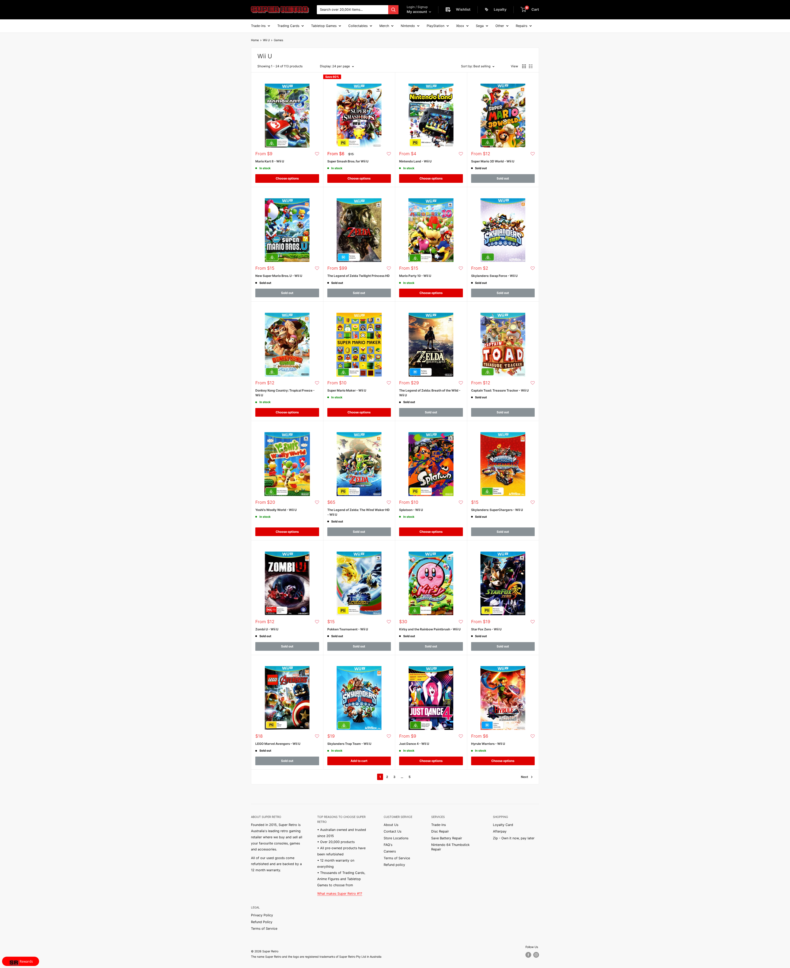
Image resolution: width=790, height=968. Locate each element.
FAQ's (388, 845)
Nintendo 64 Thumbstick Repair (450, 847)
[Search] (393, 9)
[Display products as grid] (524, 66)
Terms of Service (397, 858)
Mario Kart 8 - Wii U (269, 161)
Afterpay (500, 831)
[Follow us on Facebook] (528, 955)
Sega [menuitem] (480, 26)
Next (524, 777)
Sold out (503, 178)
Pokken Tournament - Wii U (347, 629)
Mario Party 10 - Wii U (415, 276)
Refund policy (394, 865)
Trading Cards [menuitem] (288, 26)
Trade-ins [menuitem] (258, 26)
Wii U (266, 40)
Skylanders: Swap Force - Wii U (494, 276)
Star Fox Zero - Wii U (486, 629)
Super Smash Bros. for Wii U (347, 161)
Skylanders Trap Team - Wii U (349, 744)
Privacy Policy (262, 915)
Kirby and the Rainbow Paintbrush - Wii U (430, 629)
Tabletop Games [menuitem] (324, 26)
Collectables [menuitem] (358, 26)
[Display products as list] (531, 66)
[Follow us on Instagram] (536, 955)
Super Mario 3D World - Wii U (492, 161)
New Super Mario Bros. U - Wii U (278, 276)
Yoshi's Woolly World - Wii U (276, 510)
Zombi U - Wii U (266, 629)
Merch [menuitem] (384, 26)
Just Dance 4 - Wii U (414, 744)
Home (255, 40)
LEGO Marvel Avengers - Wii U (277, 744)
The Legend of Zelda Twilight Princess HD (358, 276)
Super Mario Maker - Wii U (346, 390)
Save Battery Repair (446, 838)
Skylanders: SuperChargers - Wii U (497, 510)
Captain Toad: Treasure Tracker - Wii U (500, 390)
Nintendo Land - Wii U (415, 161)
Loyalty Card (503, 825)
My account (417, 12)
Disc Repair (440, 831)
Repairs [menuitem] (521, 26)
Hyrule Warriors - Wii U (488, 744)
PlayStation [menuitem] (435, 26)
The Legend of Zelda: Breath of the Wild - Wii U (429, 392)
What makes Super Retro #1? (339, 893)
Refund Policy (261, 922)
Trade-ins (438, 825)
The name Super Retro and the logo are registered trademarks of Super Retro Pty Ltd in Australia (316, 956)
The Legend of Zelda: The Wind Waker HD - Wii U (358, 512)
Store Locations (396, 838)
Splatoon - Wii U (411, 510)
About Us (391, 825)
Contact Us (392, 831)
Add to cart (359, 761)
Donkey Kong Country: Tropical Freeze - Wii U (285, 392)
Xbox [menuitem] (460, 26)
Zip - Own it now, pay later (513, 838)
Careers (390, 851)
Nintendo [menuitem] (408, 26)
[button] (317, 154)
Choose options (287, 178)
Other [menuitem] (499, 26)
